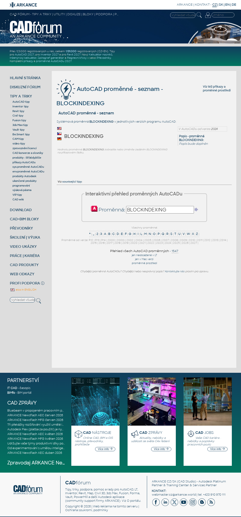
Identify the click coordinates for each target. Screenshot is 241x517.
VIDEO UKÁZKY (23, 246)
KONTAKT (202, 5)
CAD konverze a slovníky (27, 153)
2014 (223, 240)
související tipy (72, 181)
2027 (193, 243)
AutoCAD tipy (21, 101)
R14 (103, 240)
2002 (129, 240)
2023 (159, 243)
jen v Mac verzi (144, 259)
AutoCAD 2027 (24, 54)
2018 (117, 243)
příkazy (28, 61)
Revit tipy (18, 111)
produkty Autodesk (24, 176)
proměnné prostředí (217, 90)
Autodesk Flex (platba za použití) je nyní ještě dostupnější (48, 429)
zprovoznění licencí (24, 148)
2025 (176, 243)
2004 (138, 240)
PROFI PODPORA (25, 283)
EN (227, 5)
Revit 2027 (73, 54)
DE (234, 5)
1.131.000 (71, 51)
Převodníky (104, 57)
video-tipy (18, 143)
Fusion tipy (19, 120)
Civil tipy (17, 115)
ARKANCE (185, 5)
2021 (142, 243)
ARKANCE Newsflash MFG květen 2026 (35, 439)
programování (21, 185)
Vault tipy (18, 129)
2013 (215, 240)
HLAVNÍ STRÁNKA (25, 78)
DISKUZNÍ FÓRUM (25, 87)
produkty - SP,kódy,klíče (26, 157)
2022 (150, 243)
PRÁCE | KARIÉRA (25, 255)
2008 (174, 240)
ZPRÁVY (150, 432)
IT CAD (12, 388)
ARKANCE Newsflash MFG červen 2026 (35, 420)
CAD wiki (18, 199)
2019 (125, 243)
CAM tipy (18, 138)
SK (221, 5)
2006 (156, 240)
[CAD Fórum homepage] (35, 37)
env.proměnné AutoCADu (28, 171)
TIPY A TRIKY (21, 96)
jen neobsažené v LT (144, 255)
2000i (121, 240)
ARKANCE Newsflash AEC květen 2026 (35, 434)
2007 (165, 240)
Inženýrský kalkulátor (23, 57)
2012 (207, 240)
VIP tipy (17, 194)
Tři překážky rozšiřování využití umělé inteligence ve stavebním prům (57, 425)
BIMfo (11, 393)
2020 (133, 243)
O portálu (134, 501)
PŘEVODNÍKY (21, 228)
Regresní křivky (77, 57)
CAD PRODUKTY (24, 265)
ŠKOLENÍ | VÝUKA (25, 237)
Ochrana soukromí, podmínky (86, 510)
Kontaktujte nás (175, 271)
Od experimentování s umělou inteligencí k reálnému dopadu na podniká (60, 448)
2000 (111, 240)
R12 (91, 240)
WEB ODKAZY (22, 274)
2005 (147, 240)
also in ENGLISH (25, 289)
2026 (185, 243)
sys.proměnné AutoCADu (28, 166)
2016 (102, 243)
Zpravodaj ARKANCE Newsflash (43, 463)
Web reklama (102, 506)
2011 (199, 240)
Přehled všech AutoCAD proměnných (139, 251)
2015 (94, 243)
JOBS (204, 432)
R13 (97, 240)
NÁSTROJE (97, 432)
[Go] (196, 209)
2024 (168, 243)
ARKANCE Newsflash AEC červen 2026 (35, 415)
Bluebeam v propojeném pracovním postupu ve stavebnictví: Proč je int (59, 410)
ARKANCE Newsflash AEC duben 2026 (34, 453)
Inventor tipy (20, 106)
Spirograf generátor (51, 57)
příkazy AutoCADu (24, 162)
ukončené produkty (24, 181)
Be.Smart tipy (21, 134)
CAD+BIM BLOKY (24, 219)
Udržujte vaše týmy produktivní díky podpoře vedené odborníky (53, 443)
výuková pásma (22, 190)
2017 (109, 243)
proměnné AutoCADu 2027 (54, 61)
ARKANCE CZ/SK (164, 481)
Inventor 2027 (49, 54)
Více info (104, 449)
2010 (192, 240)
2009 (183, 240)
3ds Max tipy (20, 125)
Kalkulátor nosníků (100, 54)
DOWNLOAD (21, 210)
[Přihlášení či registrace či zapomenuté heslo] (208, 17)
